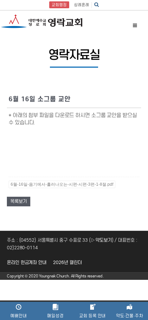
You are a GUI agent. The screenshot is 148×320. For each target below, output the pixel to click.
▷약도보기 (101, 240)
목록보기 (18, 201)
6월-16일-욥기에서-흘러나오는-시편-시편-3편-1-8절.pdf (62, 184)
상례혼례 (81, 4)
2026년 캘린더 (67, 262)
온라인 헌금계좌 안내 (26, 262)
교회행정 (59, 4)
